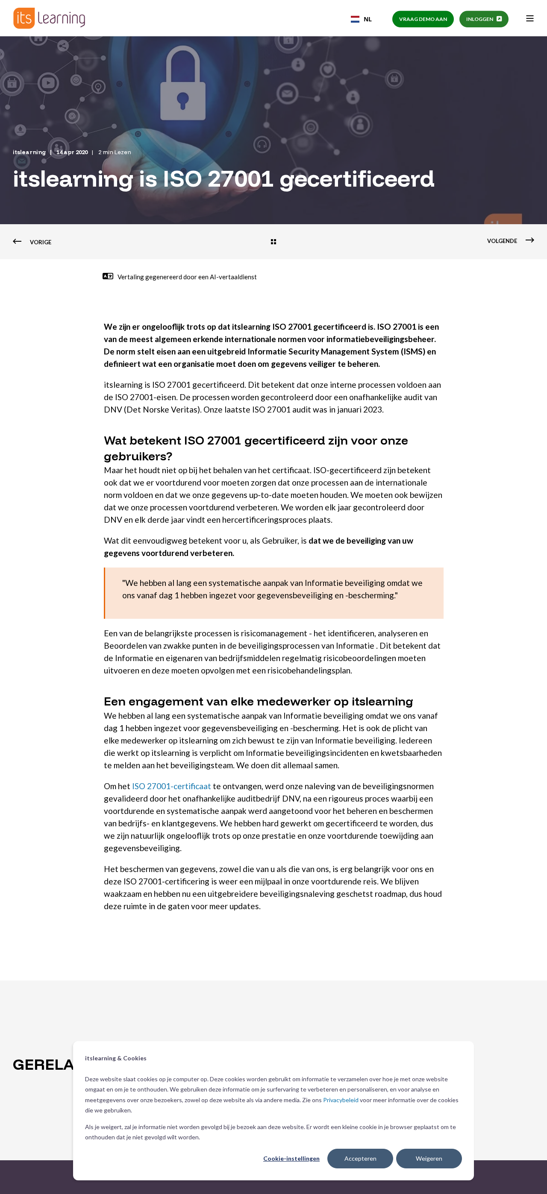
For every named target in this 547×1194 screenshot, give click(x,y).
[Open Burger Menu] (529, 18)
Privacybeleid (341, 1099)
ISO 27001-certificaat (171, 786)
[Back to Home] (49, 18)
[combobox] (361, 19)
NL (368, 19)
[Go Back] (273, 242)
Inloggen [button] (479, 19)
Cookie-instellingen (291, 1158)
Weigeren (429, 1158)
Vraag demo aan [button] (423, 19)
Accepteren (360, 1158)
